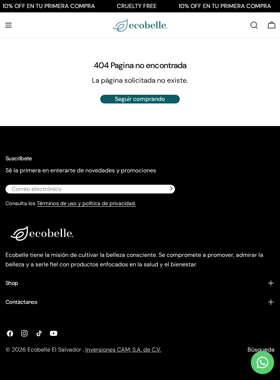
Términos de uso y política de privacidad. (86, 203)
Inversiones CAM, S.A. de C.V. (123, 349)
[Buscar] (254, 25)
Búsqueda (261, 349)
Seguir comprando (140, 99)
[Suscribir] (171, 188)
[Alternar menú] (8, 25)
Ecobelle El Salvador (55, 349)
